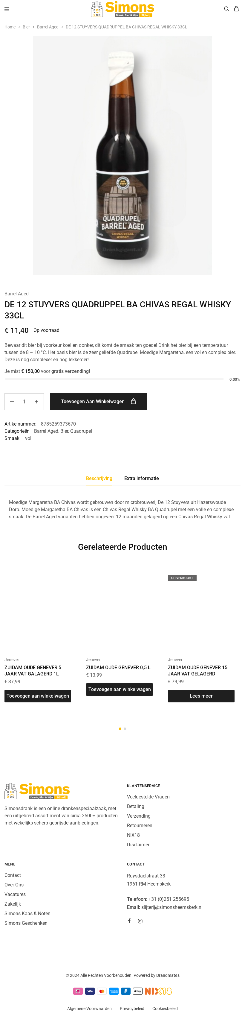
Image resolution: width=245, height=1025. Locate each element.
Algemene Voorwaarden (89, 1008)
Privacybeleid (132, 1008)
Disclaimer (138, 845)
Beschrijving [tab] (99, 478)
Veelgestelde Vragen (148, 797)
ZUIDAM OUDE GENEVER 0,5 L (118, 667)
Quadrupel (81, 431)
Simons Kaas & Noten (27, 913)
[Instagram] (140, 922)
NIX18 (133, 835)
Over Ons (14, 885)
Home (10, 27)
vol (28, 438)
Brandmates (168, 975)
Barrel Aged (48, 27)
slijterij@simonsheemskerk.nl (172, 907)
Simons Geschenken (26, 923)
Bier (26, 27)
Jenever (11, 659)
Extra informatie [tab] (141, 478)
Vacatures (15, 894)
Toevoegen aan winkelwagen (93, 401)
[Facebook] (129, 921)
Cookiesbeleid (165, 1008)
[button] (37, 696)
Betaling (135, 806)
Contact (12, 875)
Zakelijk (12, 904)
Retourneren (139, 825)
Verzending (139, 816)
